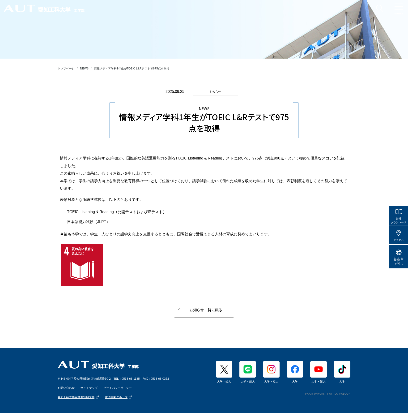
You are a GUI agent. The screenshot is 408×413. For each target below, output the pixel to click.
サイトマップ (89, 388)
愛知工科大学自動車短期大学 (76, 397)
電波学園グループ (116, 397)
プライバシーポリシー (117, 388)
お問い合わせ (66, 388)
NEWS (84, 68)
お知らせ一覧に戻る (206, 310)
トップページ (66, 68)
